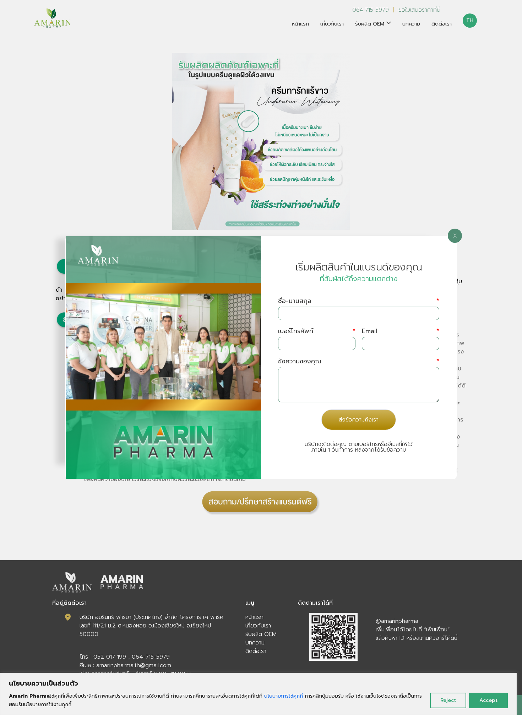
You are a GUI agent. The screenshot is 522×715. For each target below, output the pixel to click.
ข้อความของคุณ (358, 361)
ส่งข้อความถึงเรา (359, 419)
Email (400, 331)
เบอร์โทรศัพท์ (316, 331)
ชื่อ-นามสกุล (358, 301)
